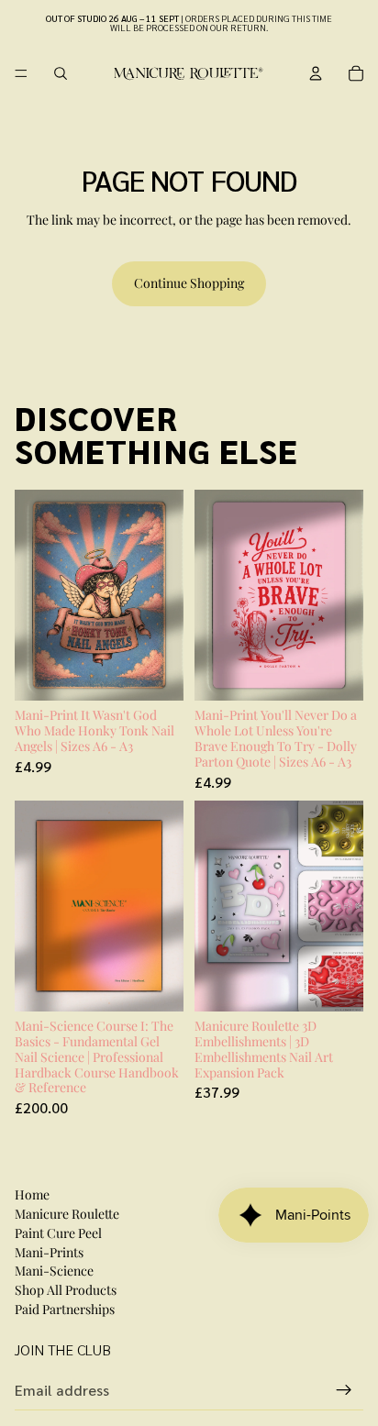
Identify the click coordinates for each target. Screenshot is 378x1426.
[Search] (60, 73)
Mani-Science (54, 1270)
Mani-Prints (49, 1252)
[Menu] (21, 73)
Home (32, 1194)
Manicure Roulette (67, 1213)
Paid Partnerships (65, 1309)
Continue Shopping (189, 283)
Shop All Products (66, 1290)
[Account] (315, 73)
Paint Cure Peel (58, 1233)
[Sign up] (344, 1390)
